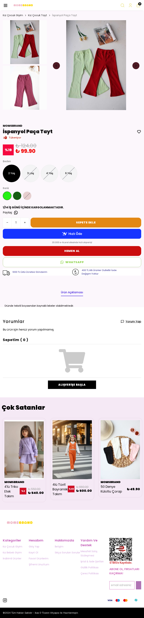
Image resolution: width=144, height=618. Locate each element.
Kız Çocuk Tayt (37, 15)
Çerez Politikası (90, 573)
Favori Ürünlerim (38, 558)
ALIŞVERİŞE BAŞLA (72, 384)
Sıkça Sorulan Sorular (67, 552)
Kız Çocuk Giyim (13, 15)
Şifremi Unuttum (39, 564)
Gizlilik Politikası (90, 567)
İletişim (59, 546)
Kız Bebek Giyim (12, 552)
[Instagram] (5, 600)
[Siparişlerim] (130, 5)
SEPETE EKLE (86, 222)
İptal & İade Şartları (92, 561)
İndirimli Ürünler (12, 558)
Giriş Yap (34, 546)
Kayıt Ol (33, 552)
